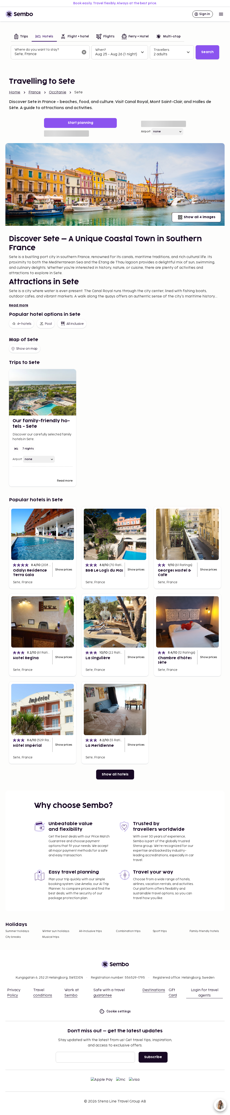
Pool (48, 324)
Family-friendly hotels (204, 931)
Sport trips (160, 931)
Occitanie (57, 92)
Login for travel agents (204, 993)
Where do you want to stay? (37, 50)
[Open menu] (221, 14)
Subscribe (153, 1057)
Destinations (153, 990)
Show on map (27, 349)
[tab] (21, 37)
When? (100, 50)
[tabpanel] (115, 52)
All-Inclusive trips (90, 931)
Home (14, 92)
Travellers (161, 50)
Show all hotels (115, 774)
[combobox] (47, 54)
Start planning (80, 122)
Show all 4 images (199, 217)
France (35, 92)
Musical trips (50, 937)
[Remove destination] (84, 52)
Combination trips (128, 931)
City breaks (13, 937)
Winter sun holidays (55, 931)
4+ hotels (24, 324)
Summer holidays (17, 931)
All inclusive (75, 324)
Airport (145, 131)
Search (207, 52)
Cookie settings (118, 1011)
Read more (18, 305)
